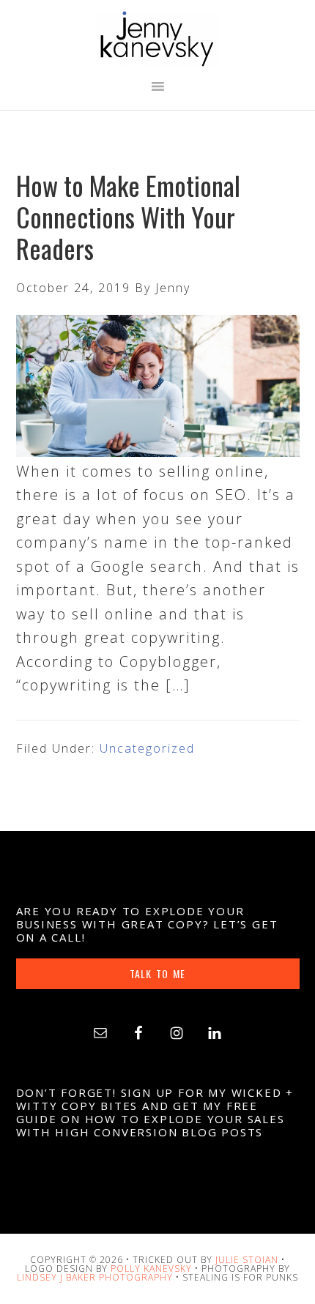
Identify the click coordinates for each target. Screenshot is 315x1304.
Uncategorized (147, 748)
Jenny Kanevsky (158, 39)
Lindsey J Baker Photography (95, 1277)
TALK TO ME (157, 973)
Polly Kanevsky (151, 1268)
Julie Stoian (246, 1259)
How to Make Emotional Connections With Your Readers (128, 216)
